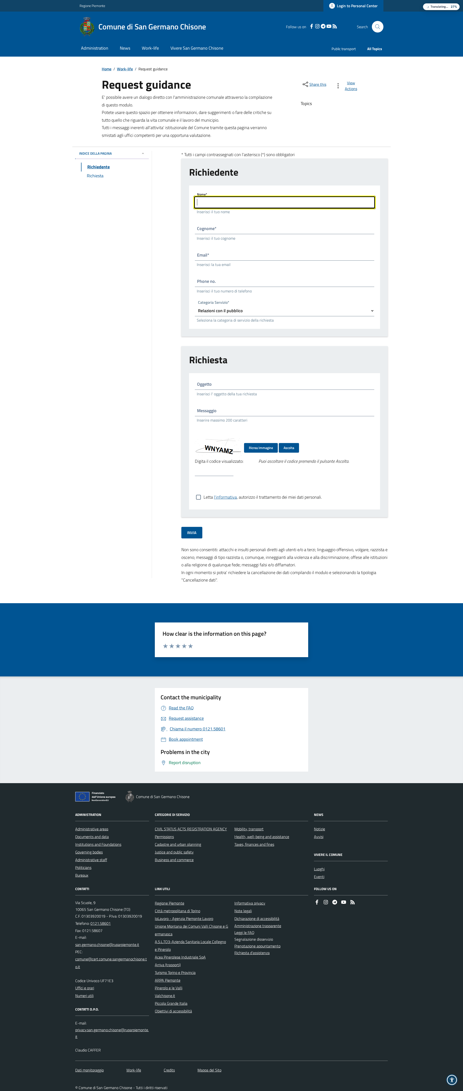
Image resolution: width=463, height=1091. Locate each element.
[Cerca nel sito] (375, 27)
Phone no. (206, 281)
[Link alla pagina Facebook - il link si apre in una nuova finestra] (311, 26)
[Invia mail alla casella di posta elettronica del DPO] (112, 1033)
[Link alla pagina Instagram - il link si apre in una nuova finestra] (317, 26)
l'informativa (225, 497)
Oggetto (204, 384)
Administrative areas (91, 829)
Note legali (243, 911)
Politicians (83, 867)
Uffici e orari (84, 988)
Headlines (322, 829)
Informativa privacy (249, 903)
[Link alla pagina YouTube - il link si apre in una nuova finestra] (329, 26)
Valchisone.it (165, 995)
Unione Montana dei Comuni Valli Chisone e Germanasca (191, 930)
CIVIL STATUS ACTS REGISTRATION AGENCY (191, 829)
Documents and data (92, 837)
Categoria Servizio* (213, 302)
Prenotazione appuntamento (257, 946)
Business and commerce (174, 860)
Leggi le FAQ (244, 932)
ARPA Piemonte (167, 980)
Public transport (344, 49)
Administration (94, 48)
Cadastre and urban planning (178, 844)
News (125, 48)
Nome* (202, 194)
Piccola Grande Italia (171, 1003)
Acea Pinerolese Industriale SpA (180, 957)
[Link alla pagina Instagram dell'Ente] (326, 902)
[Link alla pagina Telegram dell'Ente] (335, 902)
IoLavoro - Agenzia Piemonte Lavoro (184, 918)
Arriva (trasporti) (168, 965)
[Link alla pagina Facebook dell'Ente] (317, 902)
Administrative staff (91, 860)
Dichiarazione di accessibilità (256, 918)
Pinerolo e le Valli (168, 988)
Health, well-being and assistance (261, 837)
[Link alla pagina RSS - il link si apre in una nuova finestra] (335, 26)
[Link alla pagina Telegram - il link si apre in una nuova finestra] (323, 26)
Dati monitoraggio (89, 1070)
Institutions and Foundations (98, 844)
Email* (203, 255)
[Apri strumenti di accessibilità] (452, 1080)
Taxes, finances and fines (254, 844)
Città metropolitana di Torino (177, 911)
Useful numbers (87, 995)
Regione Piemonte (92, 5)
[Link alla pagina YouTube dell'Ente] (344, 902)
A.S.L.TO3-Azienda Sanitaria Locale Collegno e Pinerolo (190, 945)
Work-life (150, 48)
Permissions (164, 837)
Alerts (319, 837)
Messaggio (207, 410)
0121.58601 (96, 923)
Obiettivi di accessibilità (173, 1011)
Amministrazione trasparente (257, 926)
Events (319, 876)
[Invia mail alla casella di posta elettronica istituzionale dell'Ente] (107, 944)
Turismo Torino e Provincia (175, 972)
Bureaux (81, 875)
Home (106, 69)
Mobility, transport (249, 829)
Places (319, 869)
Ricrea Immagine (261, 447)
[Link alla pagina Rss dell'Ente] (352, 902)
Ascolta (289, 447)
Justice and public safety (174, 852)
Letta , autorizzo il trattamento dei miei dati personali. (263, 497)
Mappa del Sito (209, 1070)
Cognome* (207, 228)
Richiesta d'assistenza (252, 953)
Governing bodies (89, 852)
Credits (169, 1070)
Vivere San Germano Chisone (196, 48)
